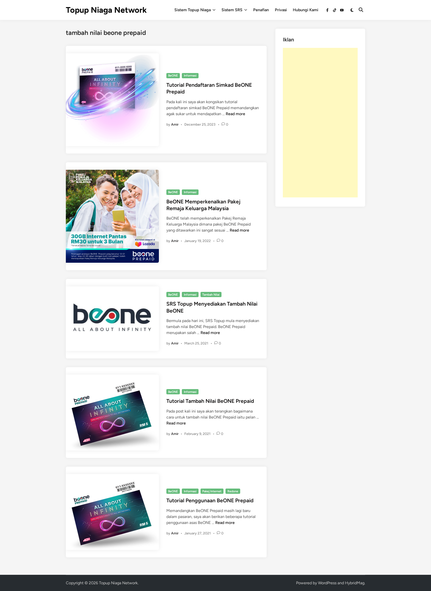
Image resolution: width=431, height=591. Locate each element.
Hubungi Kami (305, 9)
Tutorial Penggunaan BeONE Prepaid (209, 500)
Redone (232, 491)
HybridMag (354, 583)
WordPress (327, 583)
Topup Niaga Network (106, 10)
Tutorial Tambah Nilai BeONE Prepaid (210, 401)
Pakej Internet (211, 491)
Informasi (190, 75)
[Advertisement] (320, 122)
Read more (235, 113)
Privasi (281, 9)
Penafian (261, 9)
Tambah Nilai (210, 294)
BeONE (173, 75)
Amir (175, 124)
